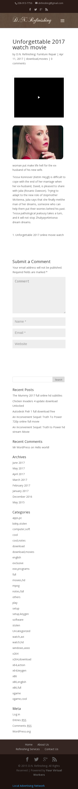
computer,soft (21, 529)
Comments (22, 726)
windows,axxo (21, 648)
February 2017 (21, 485)
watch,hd (18, 642)
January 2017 (20, 491)
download (18, 546)
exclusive (17, 563)
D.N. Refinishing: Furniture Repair (36, 54)
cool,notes (19, 540)
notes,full (18, 591)
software (17, 619)
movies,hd (18, 580)
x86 (14, 676)
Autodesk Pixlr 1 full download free (33, 411)
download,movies (37, 59)
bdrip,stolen (19, 523)
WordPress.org (21, 731)
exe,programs (21, 569)
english (16, 557)
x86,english (19, 682)
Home (29, 744)
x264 (15, 653)
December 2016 (22, 496)
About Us (43, 744)
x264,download (21, 659)
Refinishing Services (28, 749)
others (16, 597)
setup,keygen (20, 614)
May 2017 (18, 468)
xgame (16, 693)
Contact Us (51, 749)
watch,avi (18, 636)
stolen (16, 625)
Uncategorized (21, 631)
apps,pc (17, 518)
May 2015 (18, 502)
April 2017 (18, 474)
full (14, 574)
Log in (16, 714)
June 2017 (18, 462)
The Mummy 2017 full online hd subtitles (37, 395)
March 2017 (19, 480)
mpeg (16, 585)
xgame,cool (19, 699)
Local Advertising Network (28, 785)
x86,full (16, 687)
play (14, 603)
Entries (19, 720)
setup (15, 608)
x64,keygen (19, 670)
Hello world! (42, 447)
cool (15, 535)
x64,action (18, 665)
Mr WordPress (21, 447)
